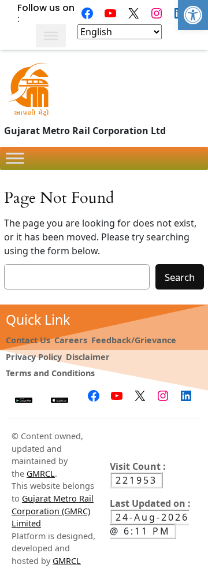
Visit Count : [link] (138, 466)
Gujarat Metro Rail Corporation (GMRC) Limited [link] (53, 511)
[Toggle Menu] (51, 36)
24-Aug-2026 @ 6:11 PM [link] (149, 524)
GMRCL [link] (41, 473)
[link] (193, 15)
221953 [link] (136, 480)
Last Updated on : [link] (150, 503)
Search (180, 277)
